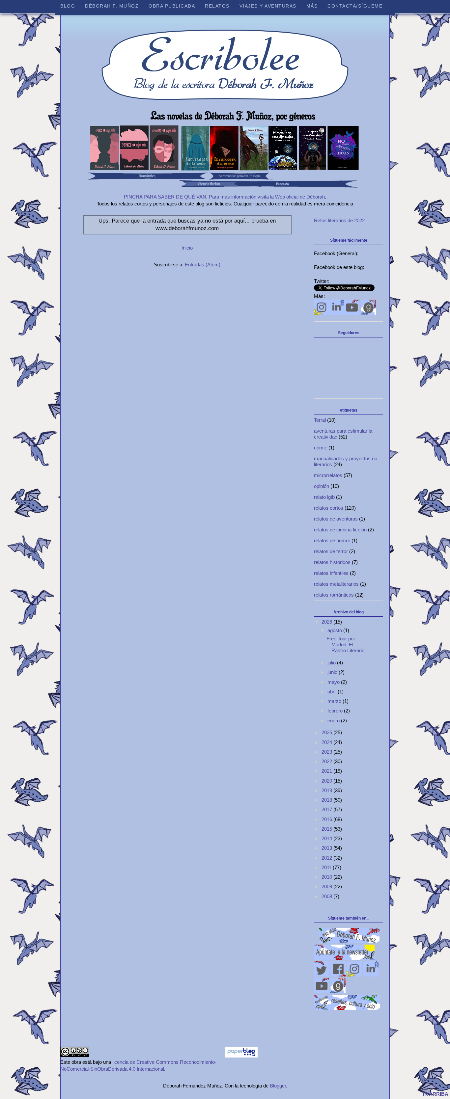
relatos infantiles (331, 573)
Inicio (187, 248)
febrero (335, 710)
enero (334, 720)
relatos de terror (331, 551)
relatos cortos (328, 508)
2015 (327, 829)
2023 (327, 752)
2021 (327, 771)
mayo (334, 682)
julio (332, 662)
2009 (327, 886)
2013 (327, 848)
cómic (320, 447)
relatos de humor (332, 540)
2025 (327, 732)
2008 (327, 896)
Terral (320, 420)
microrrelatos (328, 475)
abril (332, 691)
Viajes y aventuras (267, 6)
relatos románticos (334, 595)
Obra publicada (172, 6)
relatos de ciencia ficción (340, 529)
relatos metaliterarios (336, 584)
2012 (327, 858)
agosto (335, 630)
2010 (327, 877)
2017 (327, 809)
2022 (327, 761)
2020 (327, 781)
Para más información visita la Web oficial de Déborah (267, 197)
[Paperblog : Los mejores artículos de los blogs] (241, 1056)
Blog (67, 6)
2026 (327, 622)
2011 (327, 867)
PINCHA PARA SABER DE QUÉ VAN (165, 197)
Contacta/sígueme (354, 6)
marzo (335, 701)
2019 (327, 790)
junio (333, 672)
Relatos (217, 6)
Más (312, 6)
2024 (327, 742)
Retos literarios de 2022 (339, 220)
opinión (321, 486)
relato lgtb (324, 497)
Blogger (278, 1085)
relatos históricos (332, 562)
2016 (327, 819)
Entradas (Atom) (202, 264)
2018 (327, 800)
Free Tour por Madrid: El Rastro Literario (345, 644)
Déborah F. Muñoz (112, 6)
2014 (327, 838)
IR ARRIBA (435, 1094)
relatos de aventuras (336, 519)
